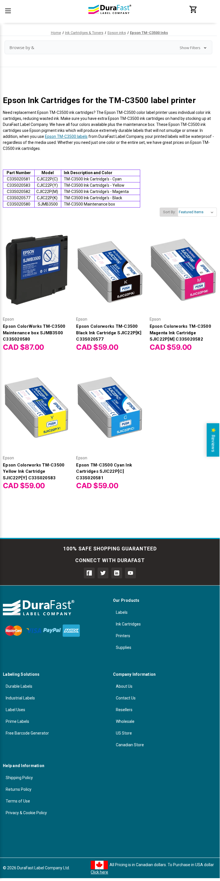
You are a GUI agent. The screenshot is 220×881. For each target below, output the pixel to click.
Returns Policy (18, 789)
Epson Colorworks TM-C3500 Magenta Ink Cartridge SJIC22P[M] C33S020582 (180, 333)
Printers (123, 635)
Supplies (123, 647)
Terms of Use (18, 801)
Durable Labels (19, 686)
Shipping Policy (19, 777)
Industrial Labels (20, 698)
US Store (124, 733)
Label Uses (15, 709)
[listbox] (197, 212)
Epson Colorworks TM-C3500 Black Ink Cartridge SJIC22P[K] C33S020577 (108, 333)
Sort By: (169, 212)
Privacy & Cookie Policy (26, 812)
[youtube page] (130, 573)
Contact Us (126, 698)
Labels (122, 612)
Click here (99, 872)
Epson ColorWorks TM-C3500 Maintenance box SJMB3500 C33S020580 (34, 333)
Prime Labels (17, 721)
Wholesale (125, 721)
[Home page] (109, 17)
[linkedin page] (116, 573)
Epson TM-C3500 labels (66, 136)
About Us (124, 686)
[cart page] (193, 12)
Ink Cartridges (128, 624)
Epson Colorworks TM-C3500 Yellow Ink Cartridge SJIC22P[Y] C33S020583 (33, 471)
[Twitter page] (103, 573)
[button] (109, 48)
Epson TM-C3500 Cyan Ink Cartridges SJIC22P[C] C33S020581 (104, 471)
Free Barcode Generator (27, 733)
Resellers (124, 709)
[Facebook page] (89, 573)
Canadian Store (130, 745)
